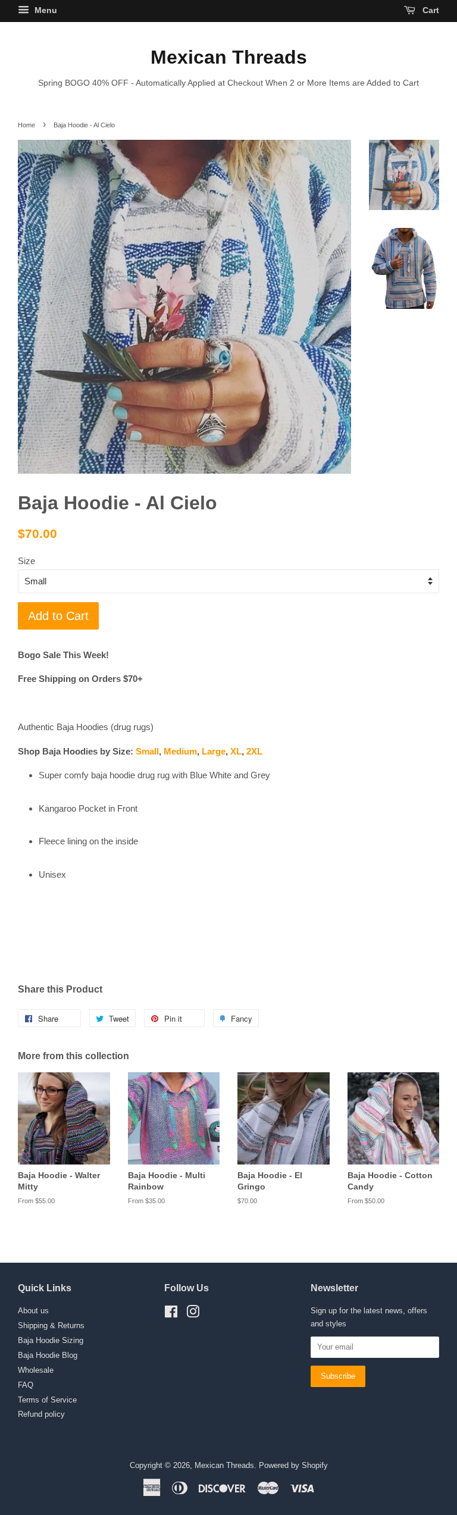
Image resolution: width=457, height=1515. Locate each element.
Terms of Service (47, 1399)
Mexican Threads (229, 57)
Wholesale (36, 1370)
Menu (44, 10)
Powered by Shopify (293, 1465)
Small (147, 751)
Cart (429, 10)
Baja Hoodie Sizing (50, 1340)
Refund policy (41, 1414)
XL (236, 751)
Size (26, 561)
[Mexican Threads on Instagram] (192, 1314)
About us (33, 1310)
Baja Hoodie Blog (47, 1355)
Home (26, 125)
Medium (180, 751)
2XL (254, 751)
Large (214, 751)
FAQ (25, 1385)
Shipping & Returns (51, 1325)
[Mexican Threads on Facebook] (171, 1314)
